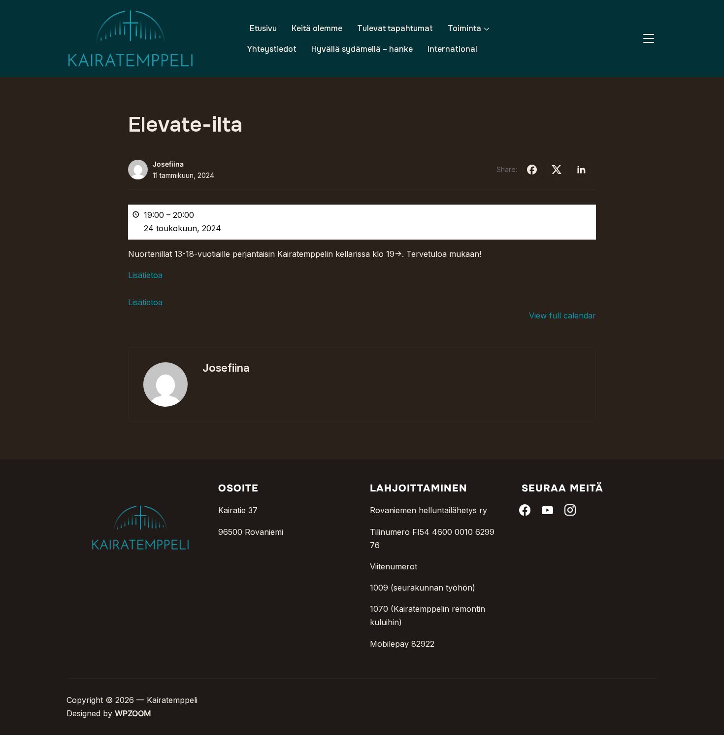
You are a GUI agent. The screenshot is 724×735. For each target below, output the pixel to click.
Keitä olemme (317, 28)
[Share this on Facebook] (532, 169)
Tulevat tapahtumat (395, 28)
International (452, 49)
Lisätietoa (145, 275)
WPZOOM (133, 713)
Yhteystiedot (271, 49)
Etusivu (263, 28)
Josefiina (168, 164)
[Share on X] (556, 169)
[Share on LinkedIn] (581, 169)
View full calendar (562, 315)
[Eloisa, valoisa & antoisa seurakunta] (140, 489)
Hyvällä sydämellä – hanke (362, 49)
